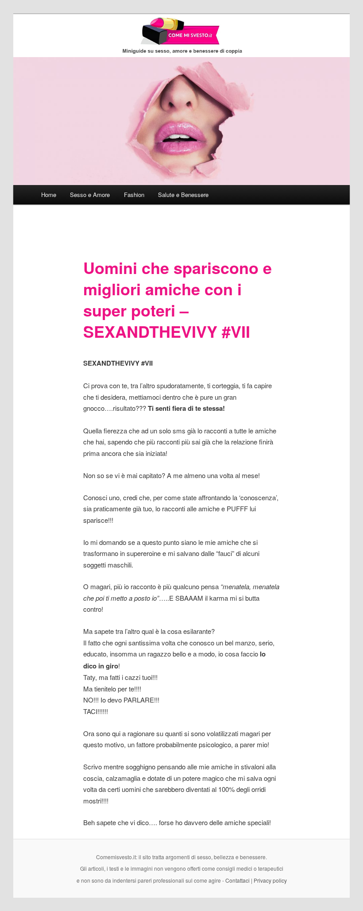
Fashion (134, 194)
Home (48, 194)
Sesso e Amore (90, 194)
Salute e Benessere (183, 194)
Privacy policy (270, 880)
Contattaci (237, 880)
